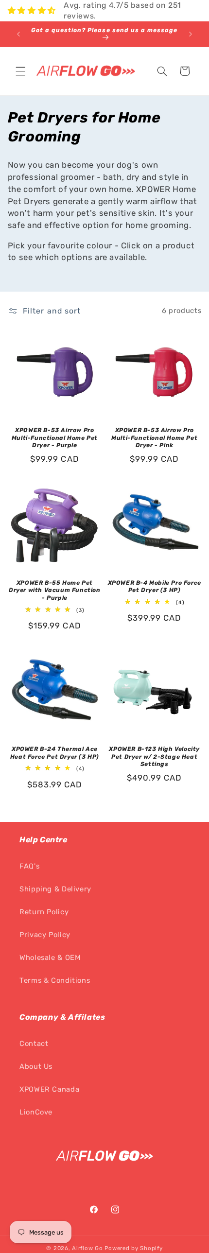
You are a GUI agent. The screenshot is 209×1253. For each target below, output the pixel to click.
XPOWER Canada (49, 1089)
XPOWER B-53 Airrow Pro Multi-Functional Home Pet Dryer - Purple (55, 438)
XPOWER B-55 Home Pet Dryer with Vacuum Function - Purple (55, 590)
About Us (35, 1066)
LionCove (35, 1112)
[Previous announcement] (18, 34)
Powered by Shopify (133, 1248)
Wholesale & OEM (50, 957)
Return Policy (44, 911)
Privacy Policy (44, 934)
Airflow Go (87, 1248)
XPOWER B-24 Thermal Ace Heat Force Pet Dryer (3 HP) (54, 753)
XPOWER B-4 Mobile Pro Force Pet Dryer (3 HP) (154, 586)
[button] (20, 71)
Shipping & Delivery (55, 889)
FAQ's (29, 866)
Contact (33, 1043)
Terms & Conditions (54, 980)
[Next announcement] (190, 34)
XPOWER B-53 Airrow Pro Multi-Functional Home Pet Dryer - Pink (154, 438)
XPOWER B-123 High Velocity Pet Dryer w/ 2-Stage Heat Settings (154, 756)
